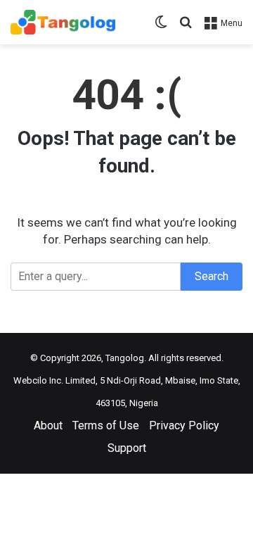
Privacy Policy (184, 425)
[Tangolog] (63, 22)
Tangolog (124, 358)
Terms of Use (105, 425)
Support (127, 448)
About (48, 425)
